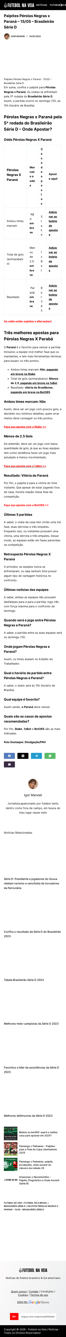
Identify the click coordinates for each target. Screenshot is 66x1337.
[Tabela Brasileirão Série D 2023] (33, 958)
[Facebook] (9, 756)
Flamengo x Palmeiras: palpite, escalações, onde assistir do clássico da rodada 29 (36, 1164)
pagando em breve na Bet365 (30, 392)
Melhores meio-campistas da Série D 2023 (31, 1023)
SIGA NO (23, 1302)
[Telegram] (36, 756)
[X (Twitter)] (22, 756)
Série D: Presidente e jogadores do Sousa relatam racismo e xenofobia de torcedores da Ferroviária (31, 883)
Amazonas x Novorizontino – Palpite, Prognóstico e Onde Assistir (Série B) (39, 1180)
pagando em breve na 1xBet (38, 383)
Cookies (23, 1295)
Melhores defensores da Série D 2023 (28, 1115)
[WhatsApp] (50, 756)
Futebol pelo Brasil (35, 1203)
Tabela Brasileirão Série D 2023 (24, 980)
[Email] (9, 764)
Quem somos (19, 1291)
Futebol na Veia (13, 1203)
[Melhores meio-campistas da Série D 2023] (33, 1002)
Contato (33, 1291)
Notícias (41, 5)
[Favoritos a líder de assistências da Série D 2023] (33, 1045)
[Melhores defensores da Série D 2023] (33, 1093)
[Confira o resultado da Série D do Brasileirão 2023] (33, 909)
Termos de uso (39, 1295)
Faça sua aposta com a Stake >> (25, 426)
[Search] (61, 5)
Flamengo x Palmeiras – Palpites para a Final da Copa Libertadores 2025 (38, 1149)
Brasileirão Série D (14, 1206)
